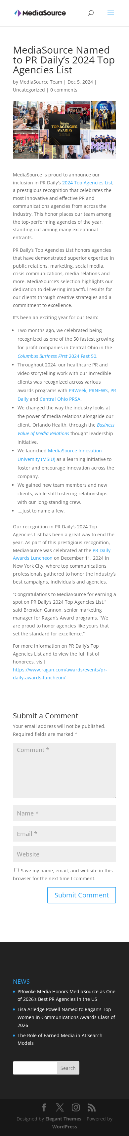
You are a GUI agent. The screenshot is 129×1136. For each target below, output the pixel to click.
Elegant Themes (63, 1119)
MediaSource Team (41, 82)
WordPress (64, 1126)
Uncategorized (29, 90)
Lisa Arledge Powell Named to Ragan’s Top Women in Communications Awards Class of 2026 (66, 1017)
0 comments (63, 90)
